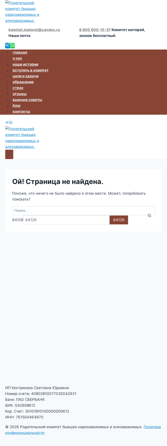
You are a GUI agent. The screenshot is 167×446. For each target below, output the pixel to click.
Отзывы (20, 94)
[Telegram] (7, 45)
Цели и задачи (25, 76)
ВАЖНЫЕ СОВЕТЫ (27, 100)
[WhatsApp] (12, 45)
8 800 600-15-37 (95, 30)
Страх (18, 88)
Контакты (21, 111)
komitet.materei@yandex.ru (34, 30)
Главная (20, 52)
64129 (17, 220)
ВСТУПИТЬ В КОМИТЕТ (30, 70)
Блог (17, 105)
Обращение (23, 82)
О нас (17, 58)
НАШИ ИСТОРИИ (25, 64)
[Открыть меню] (9, 154)
